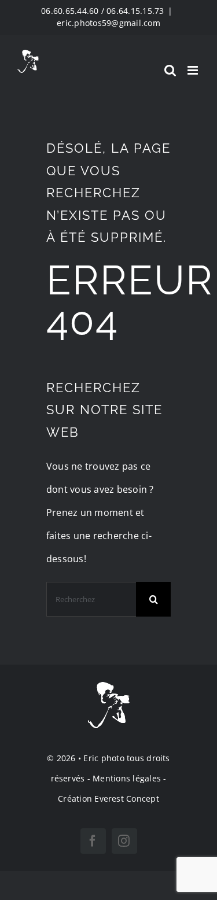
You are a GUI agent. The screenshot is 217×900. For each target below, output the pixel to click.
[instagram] (124, 841)
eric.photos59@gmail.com (108, 22)
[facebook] (93, 841)
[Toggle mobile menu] (193, 70)
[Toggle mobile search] (170, 70)
